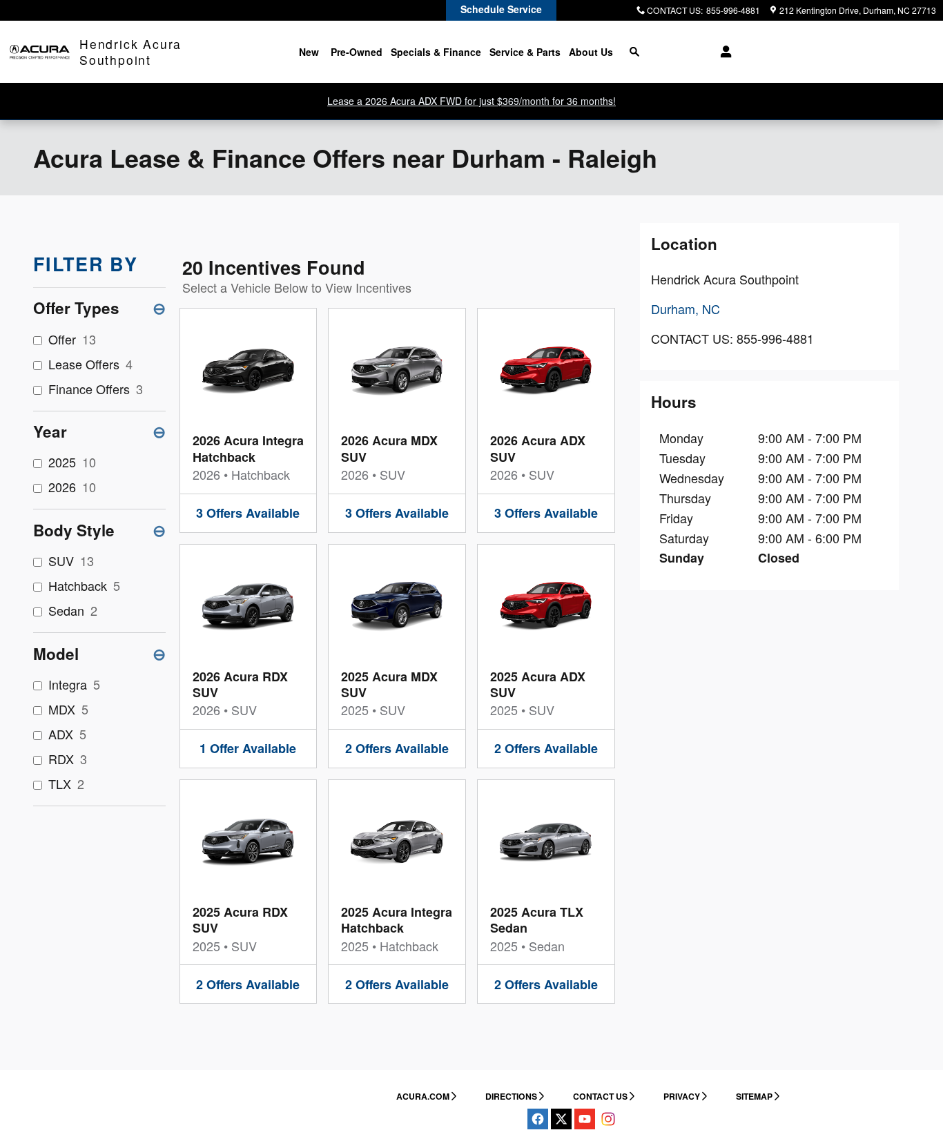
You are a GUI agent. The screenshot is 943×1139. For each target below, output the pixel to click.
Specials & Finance (436, 52)
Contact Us (600, 1096)
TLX (66, 783)
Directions (511, 1096)
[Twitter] (561, 1119)
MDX (68, 709)
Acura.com (422, 1096)
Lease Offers (90, 364)
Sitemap (754, 1096)
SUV (71, 561)
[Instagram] (608, 1119)
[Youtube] (584, 1119)
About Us (591, 52)
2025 (72, 462)
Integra (74, 684)
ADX (67, 734)
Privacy (681, 1096)
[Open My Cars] (722, 52)
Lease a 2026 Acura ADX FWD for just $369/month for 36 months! (471, 101)
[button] (248, 420)
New (309, 52)
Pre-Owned (356, 52)
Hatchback (84, 585)
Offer (72, 339)
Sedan (72, 610)
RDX (67, 759)
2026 (72, 487)
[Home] (39, 52)
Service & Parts (525, 52)
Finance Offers (95, 389)
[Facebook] (537, 1119)
